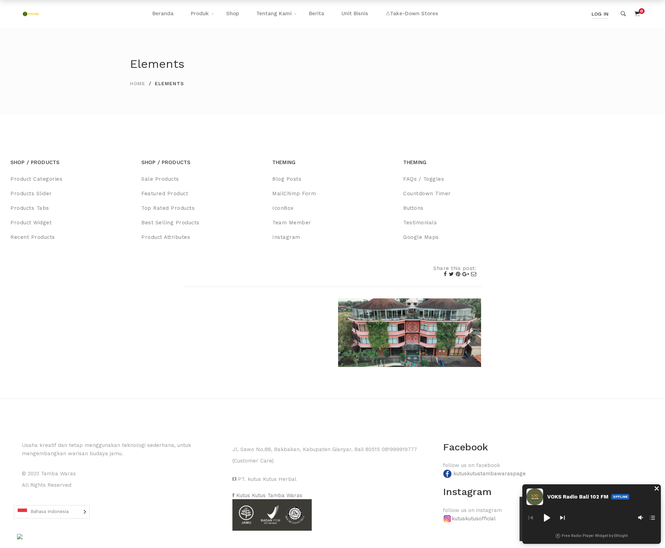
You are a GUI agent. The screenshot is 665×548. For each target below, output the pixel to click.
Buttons (413, 208)
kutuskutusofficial (474, 518)
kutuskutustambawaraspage (489, 473)
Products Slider (31, 193)
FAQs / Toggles (423, 179)
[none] (52, 512)
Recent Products (32, 237)
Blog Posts (286, 179)
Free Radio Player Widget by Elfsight (595, 535)
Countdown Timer (427, 193)
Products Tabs (29, 208)
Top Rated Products (168, 208)
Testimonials (420, 222)
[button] (657, 488)
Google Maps (421, 237)
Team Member (291, 222)
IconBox (283, 208)
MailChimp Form (294, 193)
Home (137, 83)
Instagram (286, 237)
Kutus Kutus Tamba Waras (268, 495)
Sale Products (160, 179)
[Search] (623, 14)
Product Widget (31, 222)
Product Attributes (165, 237)
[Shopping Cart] (637, 14)
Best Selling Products (170, 222)
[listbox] (52, 512)
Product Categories (36, 179)
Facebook (465, 447)
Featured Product (164, 193)
